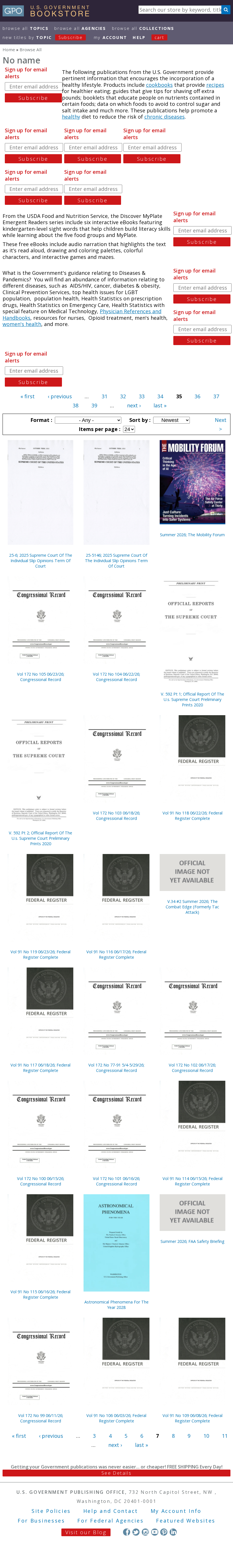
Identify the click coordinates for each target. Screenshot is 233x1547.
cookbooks (159, 84)
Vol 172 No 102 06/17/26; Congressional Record (192, 1067)
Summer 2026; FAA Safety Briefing (192, 1241)
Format (40, 419)
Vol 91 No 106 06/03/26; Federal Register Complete (116, 1418)
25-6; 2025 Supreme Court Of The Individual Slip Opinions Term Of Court (40, 560)
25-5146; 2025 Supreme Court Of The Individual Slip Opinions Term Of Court (116, 560)
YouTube (154, 1532)
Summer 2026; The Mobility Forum (192, 534)
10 (206, 1435)
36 (197, 396)
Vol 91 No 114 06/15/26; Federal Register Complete (192, 1181)
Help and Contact (110, 1510)
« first (27, 396)
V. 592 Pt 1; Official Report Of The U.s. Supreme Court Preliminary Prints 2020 (192, 699)
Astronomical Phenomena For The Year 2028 (116, 1304)
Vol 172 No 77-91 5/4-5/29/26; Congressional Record (116, 1067)
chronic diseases (164, 116)
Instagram (145, 1532)
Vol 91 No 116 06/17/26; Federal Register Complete (116, 954)
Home (9, 49)
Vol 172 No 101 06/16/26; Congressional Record (116, 1181)
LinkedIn (173, 1532)
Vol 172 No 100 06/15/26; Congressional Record (40, 1181)
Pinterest (163, 1532)
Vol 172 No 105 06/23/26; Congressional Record (40, 676)
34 (160, 396)
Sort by (139, 419)
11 (225, 1435)
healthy (71, 116)
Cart (159, 37)
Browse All (26, 28)
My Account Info (176, 1510)
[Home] (48, 14)
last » (160, 405)
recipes (215, 84)
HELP (139, 37)
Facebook (126, 1532)
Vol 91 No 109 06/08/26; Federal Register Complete (192, 1418)
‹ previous (60, 396)
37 (216, 396)
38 (75, 405)
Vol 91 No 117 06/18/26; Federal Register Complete (40, 1067)
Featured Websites (185, 1520)
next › (134, 405)
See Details (116, 1473)
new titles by (43, 37)
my (110, 37)
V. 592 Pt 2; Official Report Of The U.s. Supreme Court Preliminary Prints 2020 (40, 838)
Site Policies (51, 1510)
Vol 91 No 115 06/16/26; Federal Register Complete (40, 1294)
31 (104, 396)
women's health (22, 324)
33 (142, 396)
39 (94, 405)
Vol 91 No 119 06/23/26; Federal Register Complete (40, 954)
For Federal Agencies (110, 1520)
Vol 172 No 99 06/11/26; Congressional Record (40, 1418)
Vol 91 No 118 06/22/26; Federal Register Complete (192, 815)
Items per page (99, 429)
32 (123, 396)
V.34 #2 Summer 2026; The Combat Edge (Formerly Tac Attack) (192, 907)
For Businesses (41, 1520)
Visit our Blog (86, 1532)
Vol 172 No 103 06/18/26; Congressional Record (116, 815)
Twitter (136, 1532)
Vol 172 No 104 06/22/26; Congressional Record (116, 676)
